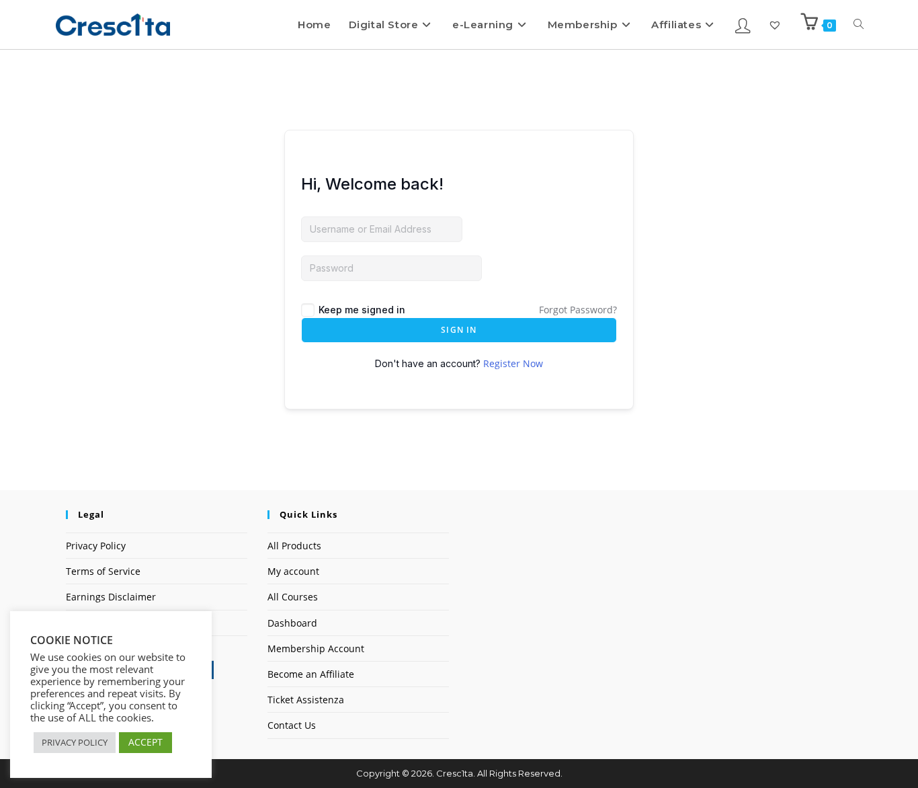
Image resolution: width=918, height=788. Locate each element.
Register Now (513, 363)
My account (293, 571)
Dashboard (292, 623)
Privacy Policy (96, 545)
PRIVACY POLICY (75, 742)
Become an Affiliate (310, 674)
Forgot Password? (578, 309)
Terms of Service (103, 571)
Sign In (458, 330)
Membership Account (315, 648)
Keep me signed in (362, 309)
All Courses (292, 596)
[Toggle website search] (858, 24)
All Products (294, 545)
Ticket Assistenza (305, 699)
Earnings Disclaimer (111, 596)
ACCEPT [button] (145, 742)
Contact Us (291, 725)
